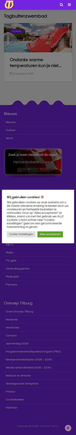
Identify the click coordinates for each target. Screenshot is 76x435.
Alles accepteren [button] (50, 234)
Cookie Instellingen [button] (21, 234)
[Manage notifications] (68, 428)
